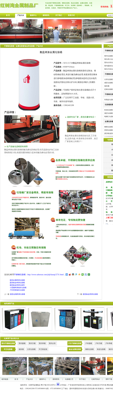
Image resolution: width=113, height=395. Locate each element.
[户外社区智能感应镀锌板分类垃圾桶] (66, 330)
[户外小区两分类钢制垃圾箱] (92, 330)
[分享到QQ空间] (79, 274)
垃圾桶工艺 (69, 379)
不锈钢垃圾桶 (9, 46)
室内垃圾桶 (108, 56)
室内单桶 (42, 343)
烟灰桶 (106, 86)
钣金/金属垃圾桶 (75, 349)
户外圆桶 (88, 343)
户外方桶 (98, 343)
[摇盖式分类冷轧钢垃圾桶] (40, 330)
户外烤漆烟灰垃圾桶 (17, 290)
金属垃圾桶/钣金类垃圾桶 (25, 46)
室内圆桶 (22, 343)
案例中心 (33, 15)
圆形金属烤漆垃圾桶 (17, 280)
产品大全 (20, 15)
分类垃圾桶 (108, 79)
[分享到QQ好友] (73, 274)
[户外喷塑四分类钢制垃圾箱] (14, 330)
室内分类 (52, 343)
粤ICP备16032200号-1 (48, 385)
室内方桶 (32, 343)
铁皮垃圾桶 (101, 349)
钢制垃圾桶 (108, 127)
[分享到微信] (82, 274)
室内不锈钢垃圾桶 (8, 343)
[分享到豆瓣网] (89, 274)
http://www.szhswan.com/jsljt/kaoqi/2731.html (45, 275)
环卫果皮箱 (43, 349)
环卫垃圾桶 (8, 349)
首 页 (8, 15)
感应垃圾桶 (108, 83)
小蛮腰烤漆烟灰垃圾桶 (18, 288)
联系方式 (71, 15)
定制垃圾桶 (108, 89)
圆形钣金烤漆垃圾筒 (17, 285)
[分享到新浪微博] (70, 274)
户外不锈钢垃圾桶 (74, 343)
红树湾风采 (96, 379)
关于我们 (58, 15)
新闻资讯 (46, 15)
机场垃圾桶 (108, 110)
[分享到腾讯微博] (76, 274)
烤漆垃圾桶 (108, 130)
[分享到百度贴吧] (86, 274)
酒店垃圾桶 (108, 113)
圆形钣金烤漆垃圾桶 (17, 283)
